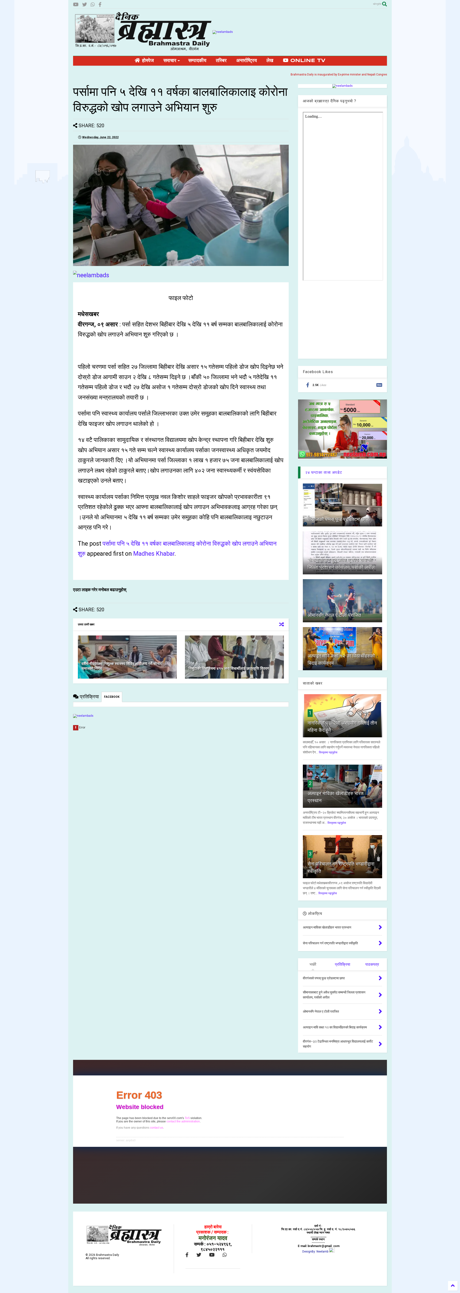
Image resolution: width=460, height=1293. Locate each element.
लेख (269, 60)
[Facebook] (100, 4)
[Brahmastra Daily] (143, 49)
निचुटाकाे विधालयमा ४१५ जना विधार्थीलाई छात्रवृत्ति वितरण (229, 668)
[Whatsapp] (93, 4)
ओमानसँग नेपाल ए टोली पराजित (334, 615)
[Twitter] (84, 4)
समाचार (169, 60)
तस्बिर (221, 60)
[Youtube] (76, 4)
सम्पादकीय (197, 60)
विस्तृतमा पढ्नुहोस (328, 752)
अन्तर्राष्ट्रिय (246, 60)
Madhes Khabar (153, 553)
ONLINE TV (306, 60)
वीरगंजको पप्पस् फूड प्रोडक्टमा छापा (338, 519)
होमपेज (147, 60)
